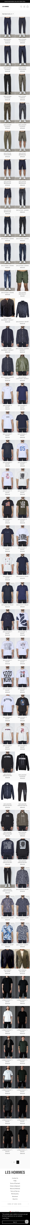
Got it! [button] (15, 1222)
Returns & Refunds (15, 1188)
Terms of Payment (15, 1183)
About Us (15, 1199)
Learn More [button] (5, 1218)
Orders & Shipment (15, 1186)
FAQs (15, 1180)
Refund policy (15, 1193)
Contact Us (15, 1178)
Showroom (15, 1196)
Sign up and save (15, 1204)
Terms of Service (15, 1191)
